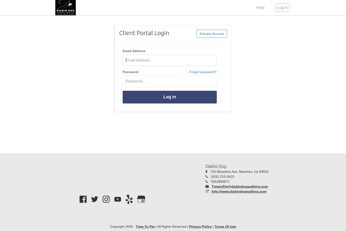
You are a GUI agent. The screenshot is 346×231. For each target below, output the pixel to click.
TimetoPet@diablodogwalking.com (240, 186)
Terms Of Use (225, 226)
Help (261, 8)
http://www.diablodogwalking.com (239, 191)
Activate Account (212, 34)
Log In (169, 97)
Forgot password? (203, 72)
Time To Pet (145, 226)
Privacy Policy (200, 226)
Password (130, 72)
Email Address (134, 51)
